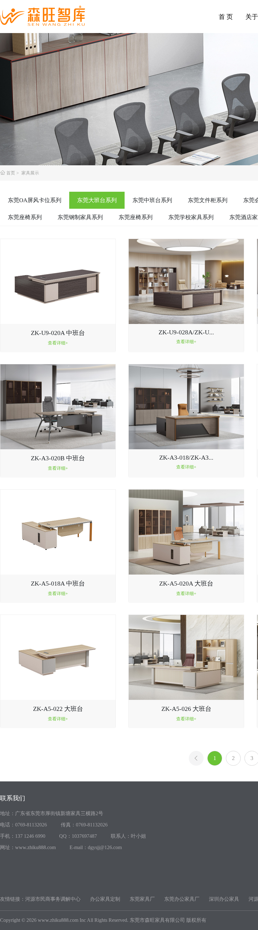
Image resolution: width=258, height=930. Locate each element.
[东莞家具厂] (47, 13)
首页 (10, 173)
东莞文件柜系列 (207, 200)
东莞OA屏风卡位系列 (34, 200)
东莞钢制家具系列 (80, 217)
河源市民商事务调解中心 (53, 899)
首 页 (226, 16)
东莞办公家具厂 (181, 899)
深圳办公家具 (224, 899)
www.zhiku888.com (58, 920)
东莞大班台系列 (97, 200)
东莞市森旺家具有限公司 (157, 920)
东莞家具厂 (142, 899)
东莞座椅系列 (25, 217)
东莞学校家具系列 (191, 217)
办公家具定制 (105, 899)
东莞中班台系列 (152, 200)
